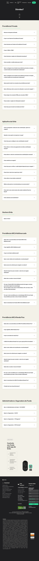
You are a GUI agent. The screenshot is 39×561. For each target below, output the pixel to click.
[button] (12, 2)
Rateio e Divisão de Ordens (6, 493)
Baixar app (34, 3)
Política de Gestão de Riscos (7, 489)
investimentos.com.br (32, 507)
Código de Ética (5, 485)
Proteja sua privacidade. (20, 513)
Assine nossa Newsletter (31, 488)
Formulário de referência (6, 494)
